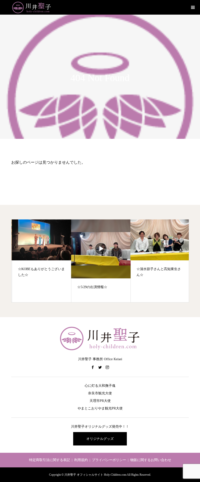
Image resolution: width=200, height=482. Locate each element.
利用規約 (81, 460)
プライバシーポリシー (109, 460)
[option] (41, 260)
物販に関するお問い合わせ (150, 460)
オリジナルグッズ (100, 439)
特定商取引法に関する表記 (49, 460)
